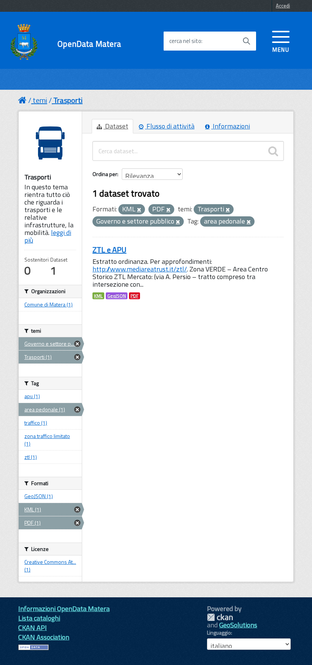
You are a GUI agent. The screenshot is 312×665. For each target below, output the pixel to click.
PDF (134, 295)
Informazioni (230, 126)
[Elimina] (139, 210)
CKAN (220, 617)
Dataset (115, 126)
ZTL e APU (109, 250)
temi (40, 100)
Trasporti (68, 100)
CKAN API (32, 627)
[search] (273, 151)
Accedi (283, 6)
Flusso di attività (169, 126)
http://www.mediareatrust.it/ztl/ (139, 269)
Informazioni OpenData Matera (64, 608)
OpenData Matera (89, 44)
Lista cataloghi (39, 618)
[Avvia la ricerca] (246, 41)
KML (98, 295)
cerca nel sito (185, 41)
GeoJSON (116, 295)
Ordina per (104, 174)
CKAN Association (43, 637)
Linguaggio (219, 632)
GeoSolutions (238, 625)
